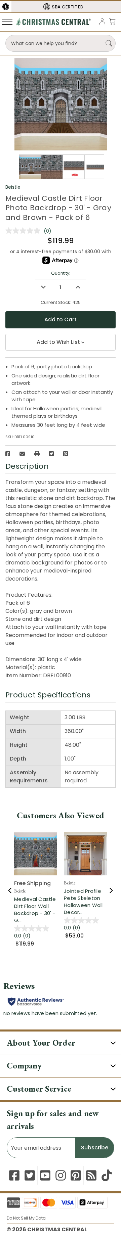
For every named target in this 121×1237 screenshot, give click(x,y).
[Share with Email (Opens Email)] (22, 453)
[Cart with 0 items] (112, 21)
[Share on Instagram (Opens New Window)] (61, 1175)
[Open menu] (7, 21)
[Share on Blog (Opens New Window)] (91, 1175)
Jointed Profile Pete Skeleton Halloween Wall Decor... (83, 901)
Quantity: (60, 273)
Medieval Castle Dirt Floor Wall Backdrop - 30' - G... (35, 910)
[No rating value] (24, 230)
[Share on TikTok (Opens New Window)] (107, 1175)
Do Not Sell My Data (26, 1218)
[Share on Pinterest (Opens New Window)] (65, 453)
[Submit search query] (109, 43)
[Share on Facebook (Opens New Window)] (7, 453)
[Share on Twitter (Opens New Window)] (51, 453)
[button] (5, 6)
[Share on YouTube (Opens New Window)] (45, 1175)
